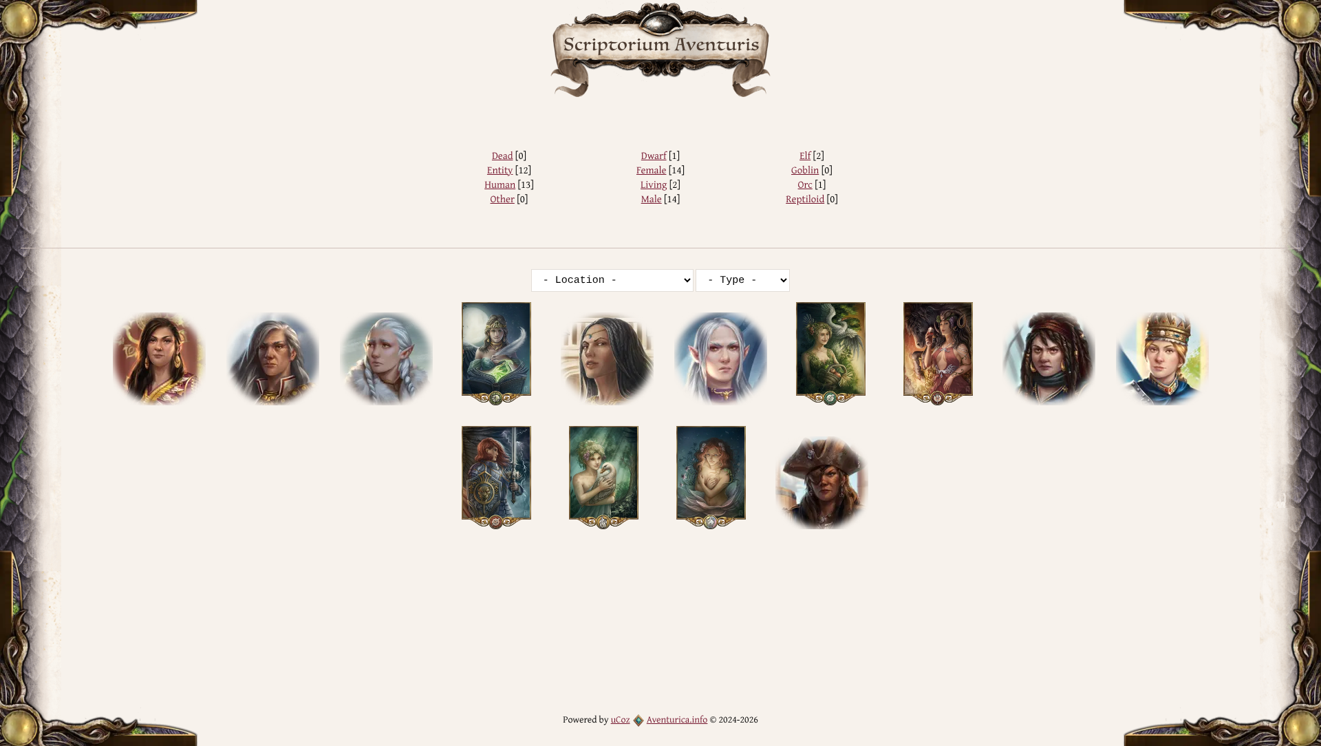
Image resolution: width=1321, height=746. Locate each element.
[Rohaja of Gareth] (1162, 359)
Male (651, 199)
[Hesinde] (496, 354)
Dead (502, 156)
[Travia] (604, 478)
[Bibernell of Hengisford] (273, 359)
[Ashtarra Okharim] (159, 359)
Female (651, 170)
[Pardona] (720, 359)
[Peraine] (831, 354)
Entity (500, 170)
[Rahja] (938, 354)
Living (654, 185)
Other (503, 199)
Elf (804, 156)
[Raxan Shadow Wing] (1049, 359)
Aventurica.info (677, 720)
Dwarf (654, 156)
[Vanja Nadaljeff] (822, 483)
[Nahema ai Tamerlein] (607, 359)
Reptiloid (805, 199)
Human (499, 185)
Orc (805, 185)
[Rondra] (496, 478)
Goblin (805, 170)
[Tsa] (711, 478)
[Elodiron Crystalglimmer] (386, 359)
